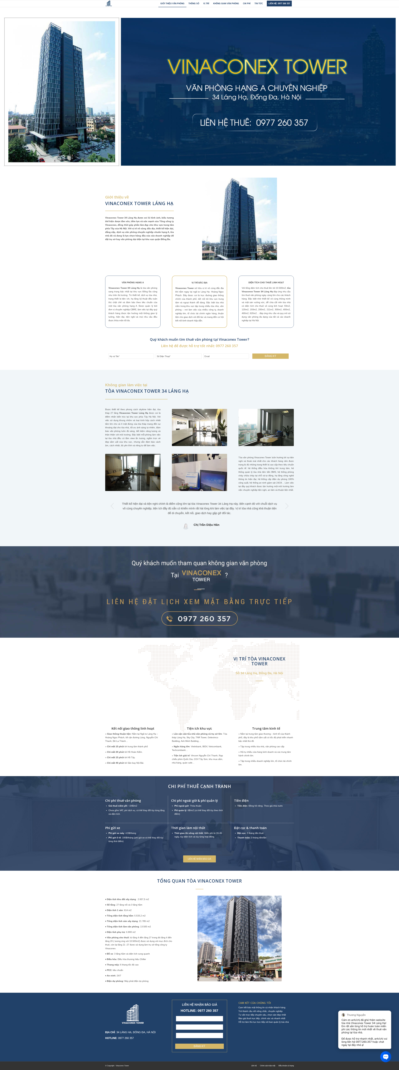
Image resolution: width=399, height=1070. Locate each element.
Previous (112, 506)
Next (286, 506)
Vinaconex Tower (114, 217)
